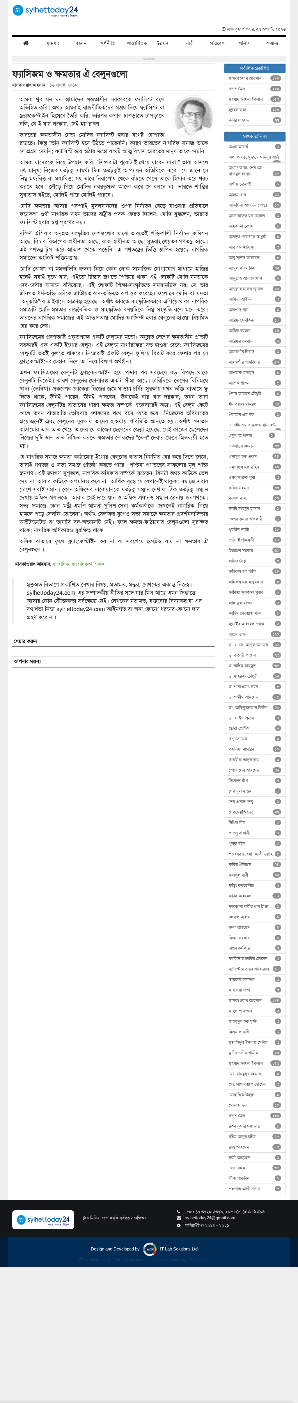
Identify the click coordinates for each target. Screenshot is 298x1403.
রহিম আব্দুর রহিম (254, 1137)
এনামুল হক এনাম (254, 456)
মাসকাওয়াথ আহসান (29, 85)
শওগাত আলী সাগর (254, 1189)
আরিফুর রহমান (254, 341)
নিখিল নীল (254, 822)
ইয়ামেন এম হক (254, 414)
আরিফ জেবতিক (254, 320)
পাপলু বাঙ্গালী (254, 833)
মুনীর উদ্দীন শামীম (254, 1053)
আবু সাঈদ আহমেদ (254, 258)
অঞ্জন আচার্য (254, 147)
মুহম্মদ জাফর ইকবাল (254, 99)
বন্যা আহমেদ (254, 927)
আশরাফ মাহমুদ (254, 372)
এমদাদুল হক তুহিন (254, 467)
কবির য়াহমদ (254, 120)
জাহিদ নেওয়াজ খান (254, 613)
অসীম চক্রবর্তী (254, 184)
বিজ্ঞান (80, 43)
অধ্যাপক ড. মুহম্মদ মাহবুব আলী (254, 158)
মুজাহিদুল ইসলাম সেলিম (254, 1042)
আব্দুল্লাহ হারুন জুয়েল (254, 289)
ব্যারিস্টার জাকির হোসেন (254, 958)
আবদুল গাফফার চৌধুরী (254, 237)
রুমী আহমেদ (254, 1158)
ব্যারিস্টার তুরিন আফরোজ (254, 969)
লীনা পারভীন (254, 1178)
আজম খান (254, 195)
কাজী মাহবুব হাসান (254, 508)
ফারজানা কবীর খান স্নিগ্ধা (254, 906)
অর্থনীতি (108, 43)
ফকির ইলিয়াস (254, 864)
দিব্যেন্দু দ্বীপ (254, 781)
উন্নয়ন (162, 43)
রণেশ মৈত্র (254, 89)
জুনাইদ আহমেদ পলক (254, 624)
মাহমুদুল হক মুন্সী (254, 1021)
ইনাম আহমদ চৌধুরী (254, 393)
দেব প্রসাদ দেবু (254, 802)
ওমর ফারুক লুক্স (254, 477)
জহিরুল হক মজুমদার (254, 582)
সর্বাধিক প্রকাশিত (254, 68)
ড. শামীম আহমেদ (254, 697)
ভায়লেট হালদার (254, 979)
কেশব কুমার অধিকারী (254, 519)
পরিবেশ (217, 43)
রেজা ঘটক (254, 1168)
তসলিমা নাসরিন (254, 749)
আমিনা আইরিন (254, 299)
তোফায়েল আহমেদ (254, 770)
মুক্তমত (53, 43)
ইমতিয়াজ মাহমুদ (254, 404)
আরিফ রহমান (254, 331)
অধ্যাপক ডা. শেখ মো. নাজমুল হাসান (254, 171)
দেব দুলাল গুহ (254, 791)
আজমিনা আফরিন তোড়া (254, 205)
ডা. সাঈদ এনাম (254, 718)
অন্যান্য (272, 43)
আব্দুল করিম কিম (254, 268)
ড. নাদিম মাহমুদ (254, 666)
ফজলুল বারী (254, 875)
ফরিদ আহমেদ (254, 896)
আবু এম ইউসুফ (254, 247)
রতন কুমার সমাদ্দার (254, 1126)
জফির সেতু (254, 561)
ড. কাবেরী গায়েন (254, 655)
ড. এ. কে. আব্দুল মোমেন (254, 645)
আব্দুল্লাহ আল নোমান (254, 278)
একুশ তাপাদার (251, 435)
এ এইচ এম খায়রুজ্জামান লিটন (254, 426)
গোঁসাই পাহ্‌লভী (254, 540)
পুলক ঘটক (254, 843)
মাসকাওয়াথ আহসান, (33, 564)
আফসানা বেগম (254, 226)
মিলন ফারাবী (254, 1032)
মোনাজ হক (254, 1105)
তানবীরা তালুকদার (254, 760)
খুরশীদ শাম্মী (254, 529)
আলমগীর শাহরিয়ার (254, 362)
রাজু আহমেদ (254, 1147)
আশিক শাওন (254, 383)
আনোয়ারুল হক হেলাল (254, 216)
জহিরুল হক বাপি (254, 571)
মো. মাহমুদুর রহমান (254, 1074)
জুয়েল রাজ (254, 110)
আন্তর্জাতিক (137, 43)
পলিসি (245, 43)
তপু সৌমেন (254, 739)
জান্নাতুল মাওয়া (254, 603)
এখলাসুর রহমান (254, 446)
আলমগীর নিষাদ (254, 352)
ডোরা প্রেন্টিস (254, 728)
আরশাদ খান (254, 310)
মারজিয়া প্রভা (254, 990)
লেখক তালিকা (255, 136)
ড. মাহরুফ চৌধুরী (254, 676)
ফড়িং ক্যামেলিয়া (254, 885)
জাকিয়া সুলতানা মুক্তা (254, 592)
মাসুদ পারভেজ (254, 1011)
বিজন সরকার (254, 938)
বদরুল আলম (254, 917)
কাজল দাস (254, 498)
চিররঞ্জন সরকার (254, 550)
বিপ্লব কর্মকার (254, 948)
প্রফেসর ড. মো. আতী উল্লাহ (254, 854)
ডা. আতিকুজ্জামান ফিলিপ (254, 708)
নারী (190, 43)
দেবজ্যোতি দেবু (254, 812)
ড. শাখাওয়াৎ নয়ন (254, 687)
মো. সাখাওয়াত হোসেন (254, 1084)
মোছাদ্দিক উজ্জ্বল (254, 1095)
